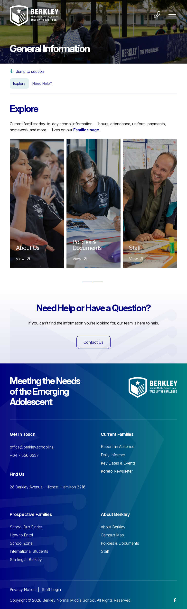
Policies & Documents (120, 543)
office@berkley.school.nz (32, 447)
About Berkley (113, 526)
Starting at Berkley (26, 559)
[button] (172, 14)
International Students (29, 551)
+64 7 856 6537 (24, 455)
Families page (86, 129)
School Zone (21, 543)
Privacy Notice (23, 589)
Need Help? (42, 83)
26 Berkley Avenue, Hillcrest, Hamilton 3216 (47, 487)
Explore (19, 83)
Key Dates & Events (118, 463)
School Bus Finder (26, 526)
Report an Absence (117, 446)
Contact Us (93, 342)
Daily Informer (113, 454)
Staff (105, 551)
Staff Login (51, 589)
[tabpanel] (35, 203)
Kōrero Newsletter (117, 471)
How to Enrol (21, 535)
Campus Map (112, 535)
